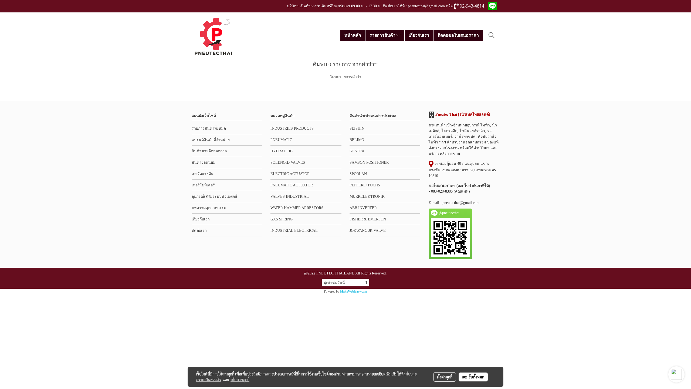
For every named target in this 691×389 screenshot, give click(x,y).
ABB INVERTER (363, 208)
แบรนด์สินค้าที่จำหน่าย (211, 140)
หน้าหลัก (352, 35)
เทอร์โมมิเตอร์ (203, 185)
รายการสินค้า (383, 35)
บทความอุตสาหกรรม (209, 208)
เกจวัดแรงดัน (203, 174)
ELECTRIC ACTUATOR (290, 174)
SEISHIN (357, 128)
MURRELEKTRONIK (367, 196)
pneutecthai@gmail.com (460, 203)
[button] (491, 35)
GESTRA (357, 151)
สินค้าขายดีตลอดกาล (209, 151)
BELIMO (357, 140)
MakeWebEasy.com (353, 291)
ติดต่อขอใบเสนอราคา (458, 35)
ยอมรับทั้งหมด (473, 376)
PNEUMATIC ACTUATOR (291, 185)
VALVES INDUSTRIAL (289, 196)
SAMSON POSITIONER (369, 162)
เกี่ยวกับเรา (419, 35)
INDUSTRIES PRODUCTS (292, 128)
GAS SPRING (281, 219)
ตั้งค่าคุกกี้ (444, 376)
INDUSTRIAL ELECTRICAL (294, 231)
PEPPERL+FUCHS (365, 185)
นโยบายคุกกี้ (240, 379)
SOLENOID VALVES (287, 162)
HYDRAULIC (281, 151)
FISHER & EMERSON (368, 219)
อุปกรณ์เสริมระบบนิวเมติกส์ (214, 196)
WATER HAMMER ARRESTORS (296, 208)
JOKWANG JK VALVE (368, 231)
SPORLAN (358, 174)
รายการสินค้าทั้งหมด (209, 128)
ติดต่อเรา (199, 231)
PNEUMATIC (281, 140)
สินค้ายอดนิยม (203, 162)
